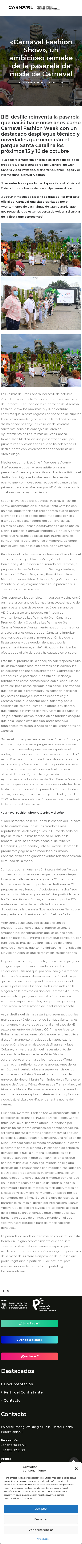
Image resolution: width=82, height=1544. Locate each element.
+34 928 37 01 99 (13, 1450)
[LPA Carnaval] (33, 8)
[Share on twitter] (8, 1291)
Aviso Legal (43, 1538)
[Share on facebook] (3, 1291)
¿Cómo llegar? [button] (29, 1323)
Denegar (41, 1519)
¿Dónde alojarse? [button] (29, 1340)
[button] (76, 1469)
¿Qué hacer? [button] (29, 1356)
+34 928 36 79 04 (13, 1445)
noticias (58, 82)
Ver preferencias (41, 1530)
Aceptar (41, 1509)
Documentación (18, 1384)
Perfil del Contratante (23, 1392)
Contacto (12, 1400)
